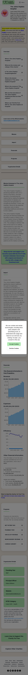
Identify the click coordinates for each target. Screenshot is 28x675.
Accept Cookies (14, 344)
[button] (14, 337)
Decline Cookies (14, 348)
